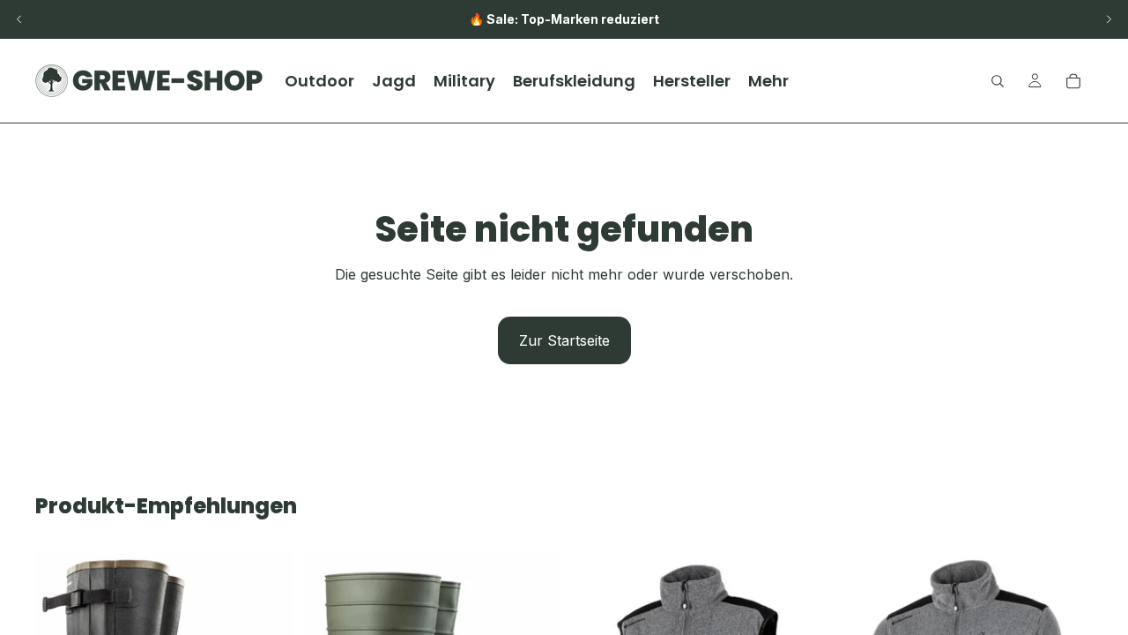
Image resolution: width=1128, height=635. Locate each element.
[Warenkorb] (1073, 81)
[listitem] (768, 81)
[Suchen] (997, 81)
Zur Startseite (564, 340)
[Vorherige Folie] (19, 19)
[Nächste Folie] (1108, 19)
